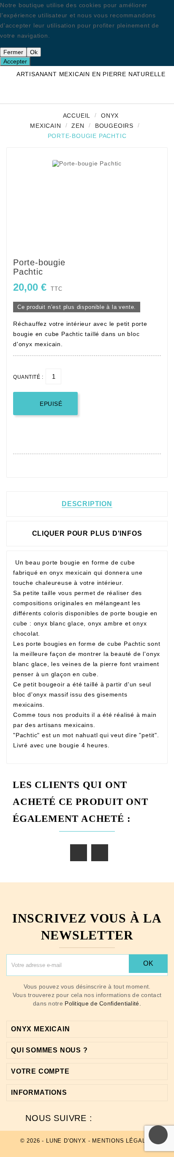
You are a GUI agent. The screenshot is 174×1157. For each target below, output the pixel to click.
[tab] (87, 533)
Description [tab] (87, 503)
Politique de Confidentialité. (103, 1003)
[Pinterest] (126, 1118)
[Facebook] (110, 1118)
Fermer (13, 52)
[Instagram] (141, 1118)
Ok (34, 52)
